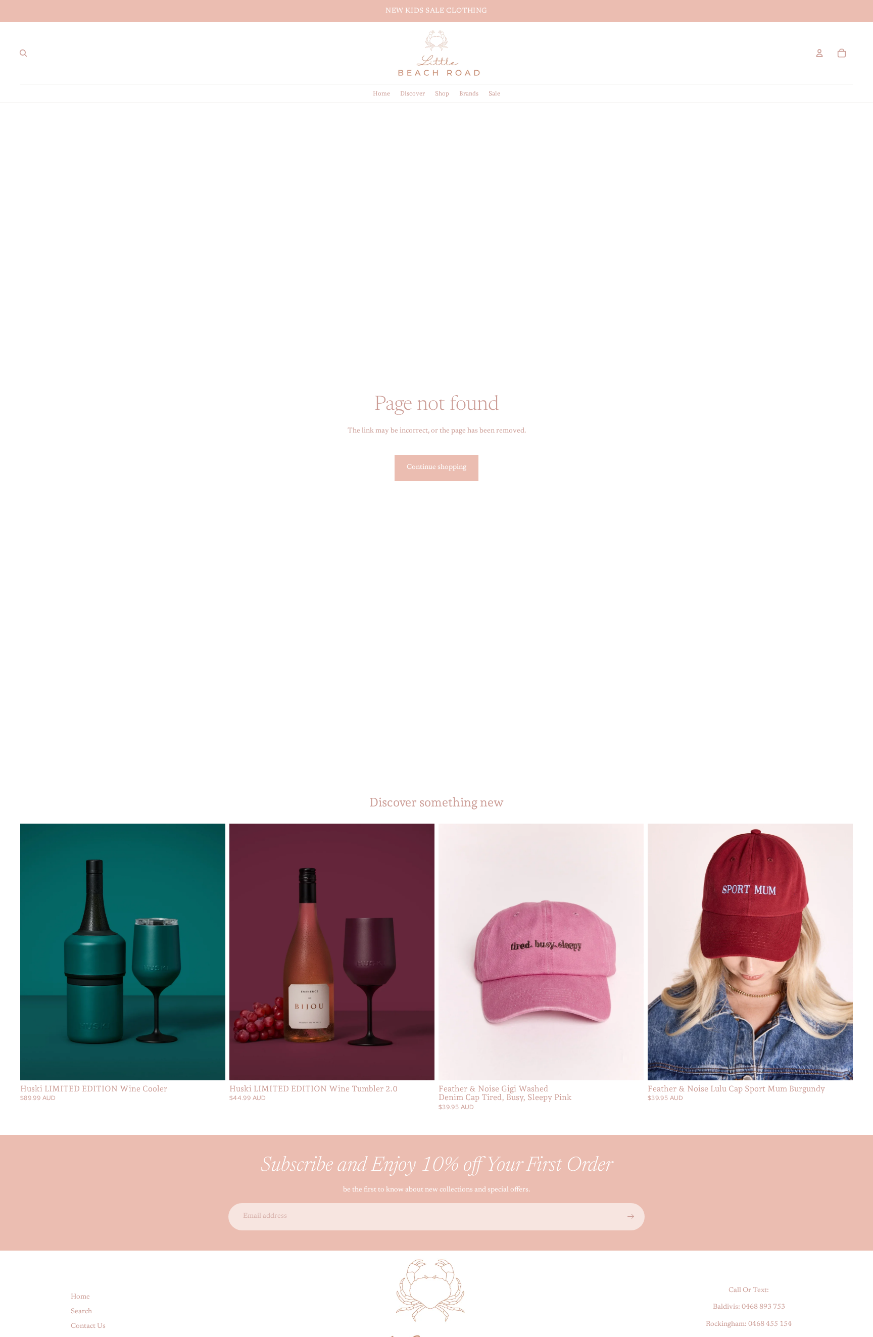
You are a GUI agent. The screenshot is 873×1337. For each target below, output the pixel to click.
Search (81, 1311)
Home (80, 1297)
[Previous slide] (35, 952)
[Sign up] (631, 1217)
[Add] (628, 1065)
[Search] (23, 53)
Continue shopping (436, 467)
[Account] (819, 53)
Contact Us (88, 1325)
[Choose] (210, 1065)
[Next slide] (210, 952)
